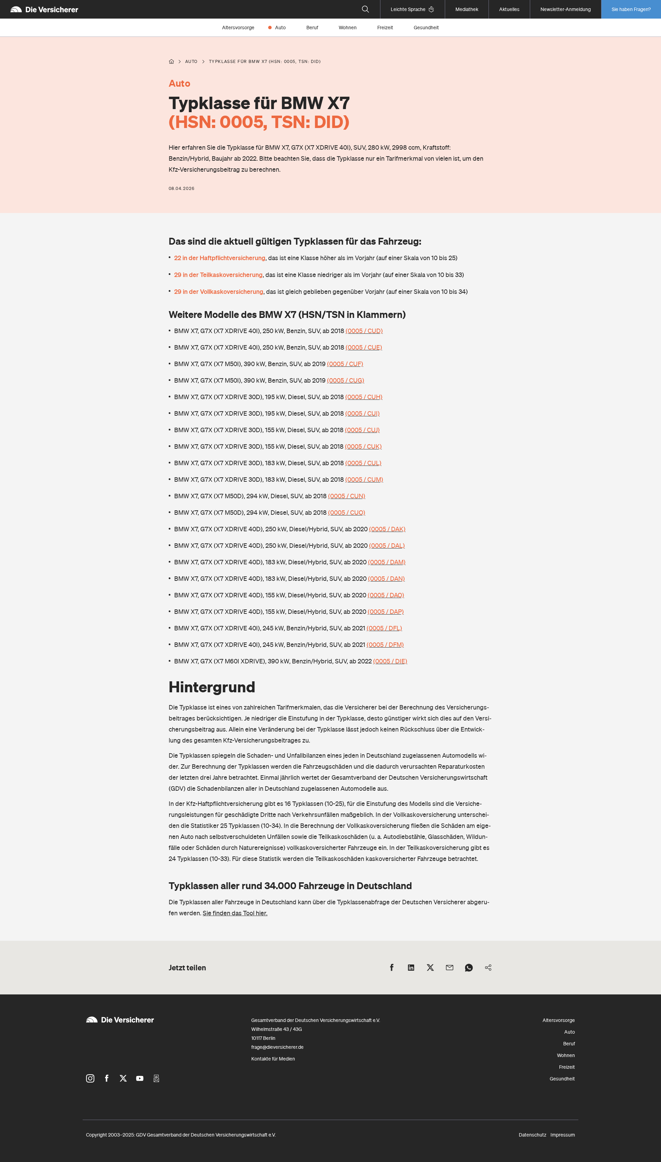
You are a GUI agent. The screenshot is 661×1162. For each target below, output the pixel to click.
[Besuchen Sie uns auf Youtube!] (140, 1078)
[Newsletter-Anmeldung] (156, 1078)
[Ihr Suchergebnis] (365, 9)
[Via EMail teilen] (449, 967)
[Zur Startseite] (44, 9)
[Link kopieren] (488, 967)
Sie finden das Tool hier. (235, 913)
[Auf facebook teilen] (392, 967)
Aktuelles (509, 9)
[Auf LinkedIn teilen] (411, 967)
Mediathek (466, 9)
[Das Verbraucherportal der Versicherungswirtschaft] (171, 61)
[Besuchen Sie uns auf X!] (123, 1078)
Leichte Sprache (408, 9)
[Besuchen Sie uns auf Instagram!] (90, 1078)
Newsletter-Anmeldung (566, 9)
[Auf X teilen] (430, 967)
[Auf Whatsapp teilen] (469, 967)
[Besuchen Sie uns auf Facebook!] (107, 1078)
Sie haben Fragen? (631, 9)
